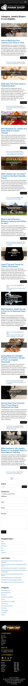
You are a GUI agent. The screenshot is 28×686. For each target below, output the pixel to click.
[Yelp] (8, 658)
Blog (2, 548)
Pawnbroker (4, 612)
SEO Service (10, 682)
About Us (3, 543)
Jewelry (9, 63)
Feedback (3, 643)
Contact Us (3, 552)
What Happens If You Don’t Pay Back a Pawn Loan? (12, 582)
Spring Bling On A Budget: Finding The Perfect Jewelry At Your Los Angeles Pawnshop (13, 359)
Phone (3, 508)
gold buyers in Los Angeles (13, 427)
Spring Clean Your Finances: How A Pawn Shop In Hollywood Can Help (13, 405)
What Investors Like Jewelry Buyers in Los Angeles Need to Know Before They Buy (14, 450)
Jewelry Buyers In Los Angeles (18, 63)
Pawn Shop (3, 546)
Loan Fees (3, 641)
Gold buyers (3, 594)
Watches (3, 614)
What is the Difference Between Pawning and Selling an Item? (13, 221)
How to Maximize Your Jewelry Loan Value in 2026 (12, 41)
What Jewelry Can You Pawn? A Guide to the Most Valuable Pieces (13, 176)
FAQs (2, 550)
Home (2, 541)
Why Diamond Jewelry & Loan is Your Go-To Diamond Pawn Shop (13, 311)
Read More (23, 57)
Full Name (4, 496)
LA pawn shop (4, 603)
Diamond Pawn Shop (12, 107)
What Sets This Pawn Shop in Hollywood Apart (13, 85)
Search (24, 486)
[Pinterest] (11, 658)
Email (3, 502)
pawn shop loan (4, 610)
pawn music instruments (6, 605)
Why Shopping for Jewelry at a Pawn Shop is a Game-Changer (14, 131)
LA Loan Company (12, 62)
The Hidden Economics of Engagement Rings (11, 579)
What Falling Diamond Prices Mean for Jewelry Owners (13, 568)
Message (3, 513)
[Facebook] (2, 658)
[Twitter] (5, 658)
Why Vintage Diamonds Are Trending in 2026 (11, 577)
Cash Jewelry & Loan (12, 153)
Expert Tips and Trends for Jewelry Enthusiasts (12, 265)
